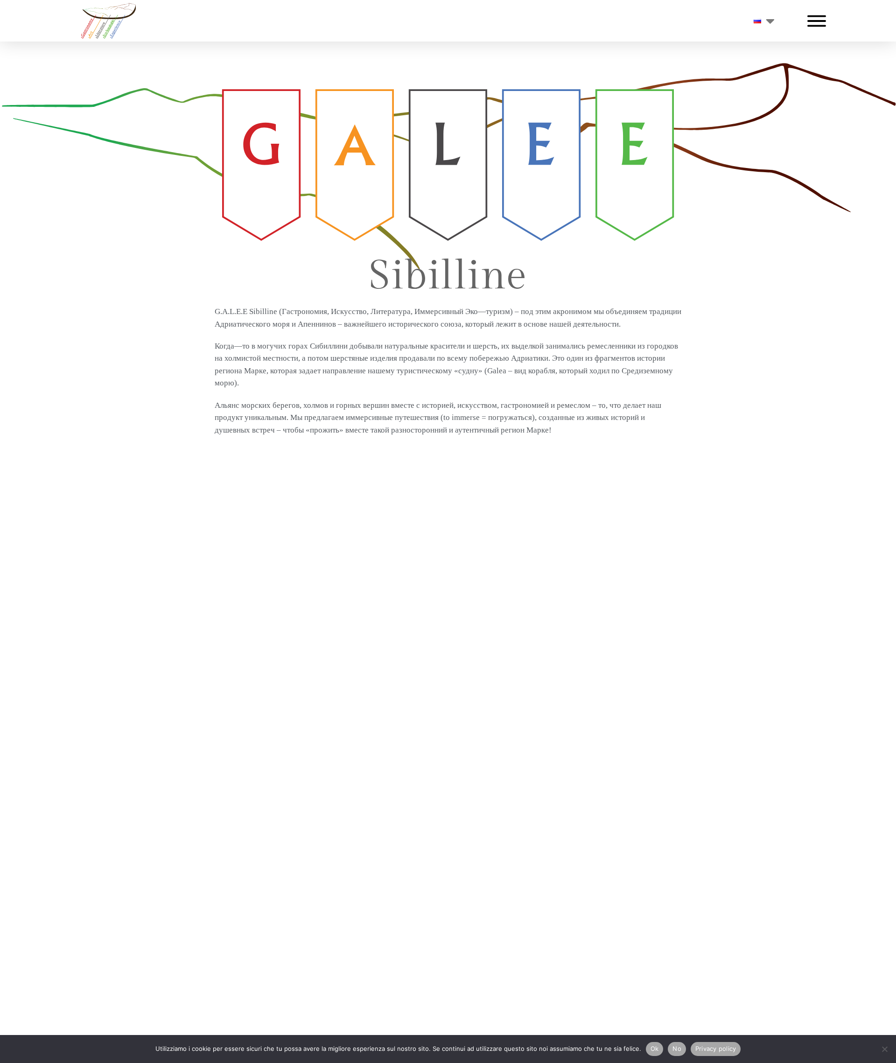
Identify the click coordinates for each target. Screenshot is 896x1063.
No (676, 1048)
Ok (655, 1048)
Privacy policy (715, 1048)
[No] (884, 1049)
